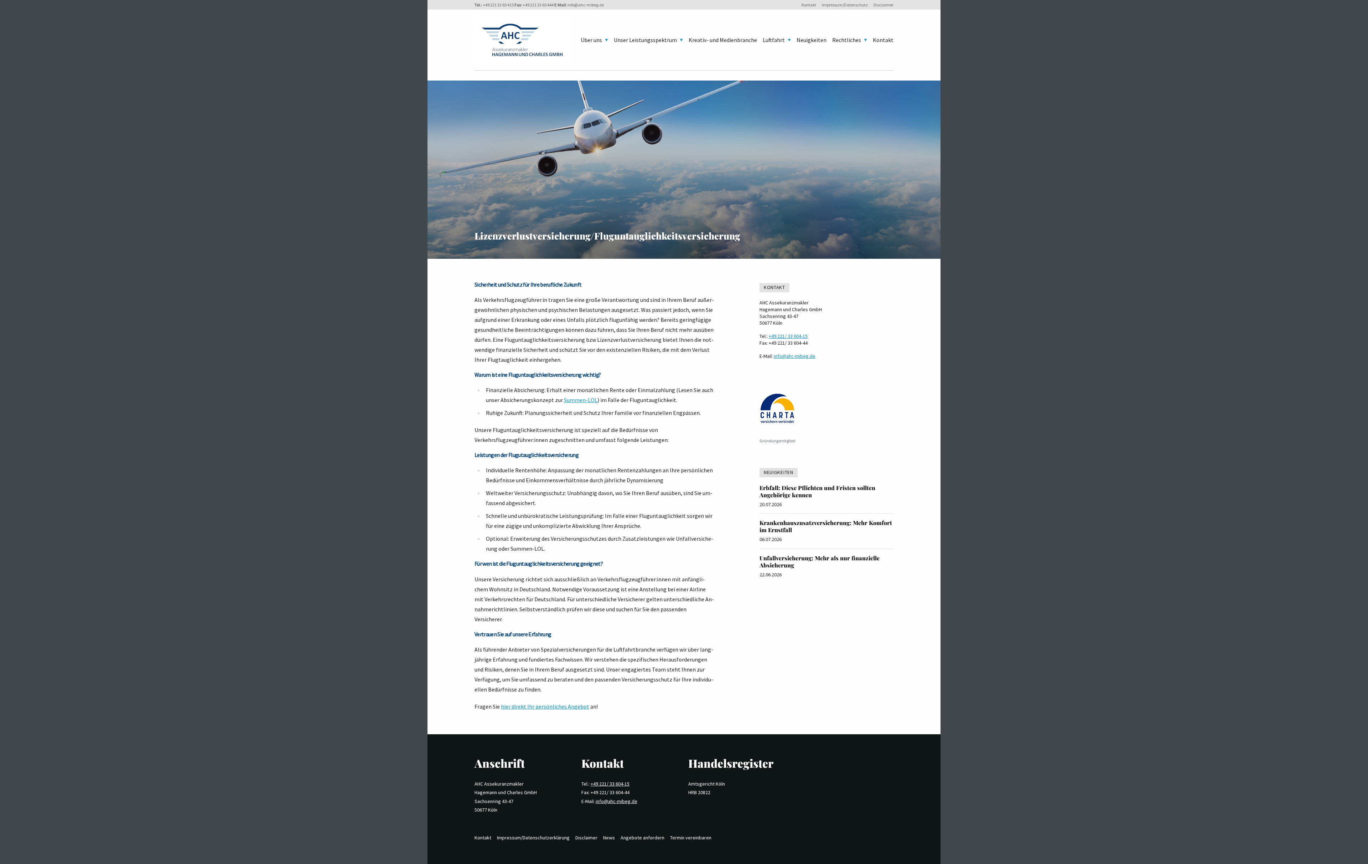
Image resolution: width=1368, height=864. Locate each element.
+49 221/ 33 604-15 (788, 336)
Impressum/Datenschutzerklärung (533, 837)
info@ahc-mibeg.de (586, 4)
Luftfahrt (774, 39)
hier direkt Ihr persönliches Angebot (545, 706)
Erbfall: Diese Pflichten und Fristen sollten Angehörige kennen (817, 491)
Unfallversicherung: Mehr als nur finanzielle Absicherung (820, 561)
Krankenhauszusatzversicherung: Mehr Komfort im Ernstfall (826, 526)
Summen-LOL (580, 399)
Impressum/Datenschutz (845, 4)
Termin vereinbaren (690, 837)
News (609, 837)
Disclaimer (883, 4)
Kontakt (809, 4)
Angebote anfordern (642, 837)
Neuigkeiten (811, 39)
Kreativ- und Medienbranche (723, 39)
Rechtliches (846, 39)
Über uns (591, 39)
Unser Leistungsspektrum (645, 39)
